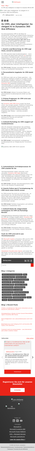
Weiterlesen (17, 371)
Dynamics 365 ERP (8, 284)
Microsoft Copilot (9, 239)
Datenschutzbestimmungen (7, 447)
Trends (4, 299)
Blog (7, 5)
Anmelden (17, 390)
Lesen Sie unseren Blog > (17, 439)
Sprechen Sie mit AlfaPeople (21, 449)
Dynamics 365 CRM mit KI (12, 103)
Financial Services (8, 287)
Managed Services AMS (21, 292)
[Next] (32, 357)
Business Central (21, 277)
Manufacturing (7, 294)
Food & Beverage (19, 287)
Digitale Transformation (21, 279)
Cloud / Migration (8, 279)
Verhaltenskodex (19, 447)
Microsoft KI (17, 426)
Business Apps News (8, 277)
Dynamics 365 (5, 83)
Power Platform (7, 297)
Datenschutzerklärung (29, 447)
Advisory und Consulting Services (12, 274)
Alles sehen (30, 338)
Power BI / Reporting (19, 294)
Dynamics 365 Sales (14, 173)
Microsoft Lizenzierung (17, 436)
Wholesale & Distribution (15, 299)
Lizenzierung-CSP (8, 292)
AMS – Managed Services (17, 434)
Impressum (10, 449)
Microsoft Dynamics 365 (17, 429)
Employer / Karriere (20, 284)
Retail (29, 297)
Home (2, 5)
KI (25, 55)
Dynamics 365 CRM (18, 282)
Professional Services (19, 297)
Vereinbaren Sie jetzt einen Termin (11, 251)
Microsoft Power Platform (17, 431)
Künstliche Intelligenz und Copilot (12, 289)
